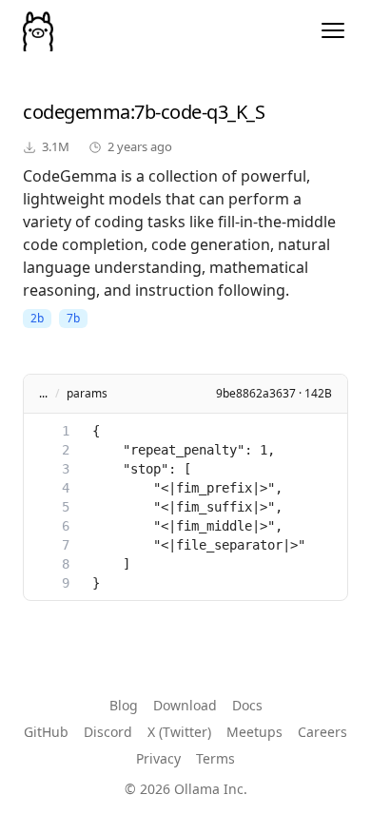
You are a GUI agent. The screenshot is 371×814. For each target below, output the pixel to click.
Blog (123, 705)
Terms (215, 758)
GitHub (46, 732)
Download (185, 705)
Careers (322, 732)
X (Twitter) (179, 732)
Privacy (158, 758)
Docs (247, 705)
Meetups (254, 732)
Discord (108, 732)
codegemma (76, 112)
